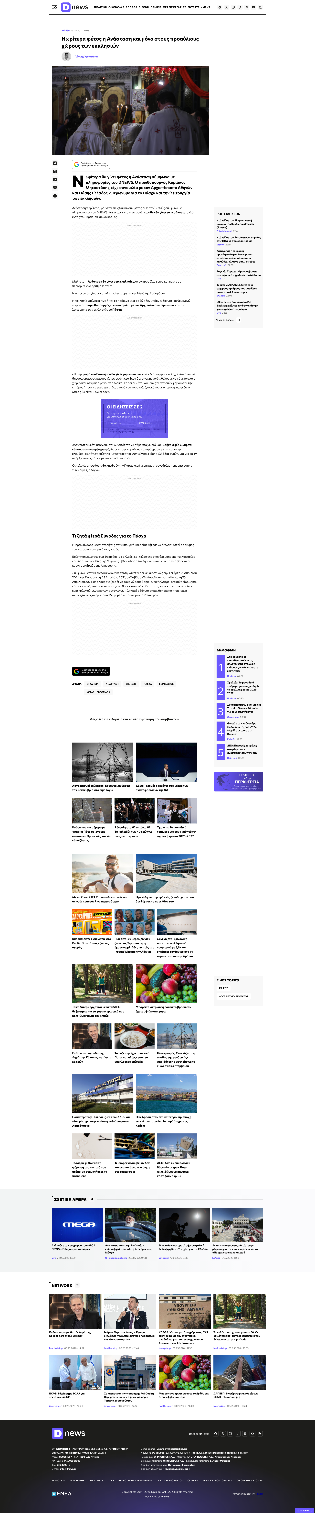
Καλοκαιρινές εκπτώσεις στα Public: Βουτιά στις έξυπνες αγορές (91, 943)
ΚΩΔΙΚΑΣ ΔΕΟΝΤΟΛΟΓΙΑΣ (217, 1480)
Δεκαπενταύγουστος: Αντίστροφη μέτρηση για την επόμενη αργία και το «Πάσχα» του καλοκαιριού (235, 1249)
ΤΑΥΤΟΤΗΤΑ (58, 1480)
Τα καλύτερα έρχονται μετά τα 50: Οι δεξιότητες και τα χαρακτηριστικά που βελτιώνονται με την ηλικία (98, 1011)
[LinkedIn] (55, 179)
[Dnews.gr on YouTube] (253, 7)
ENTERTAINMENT (199, 7)
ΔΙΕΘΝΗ (144, 7)
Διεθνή (220, 244)
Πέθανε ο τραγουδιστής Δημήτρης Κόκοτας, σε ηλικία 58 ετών (91, 1057)
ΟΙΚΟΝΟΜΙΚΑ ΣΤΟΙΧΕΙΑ (250, 1480)
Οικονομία (233, 717)
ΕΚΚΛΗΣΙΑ (92, 683)
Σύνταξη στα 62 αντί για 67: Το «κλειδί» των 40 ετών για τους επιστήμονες (134, 831)
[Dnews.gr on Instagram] (233, 7)
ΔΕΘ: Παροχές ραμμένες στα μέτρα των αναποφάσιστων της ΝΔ (242, 749)
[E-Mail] (55, 188)
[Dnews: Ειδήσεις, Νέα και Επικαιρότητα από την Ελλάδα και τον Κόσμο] (74, 7)
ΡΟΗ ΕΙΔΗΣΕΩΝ (228, 214)
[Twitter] (55, 171)
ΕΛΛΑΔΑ (131, 7)
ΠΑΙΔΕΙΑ (156, 7)
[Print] (55, 196)
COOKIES (193, 1480)
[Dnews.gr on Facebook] (219, 7)
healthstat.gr (56, 1348)
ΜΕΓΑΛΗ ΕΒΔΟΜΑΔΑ (98, 692)
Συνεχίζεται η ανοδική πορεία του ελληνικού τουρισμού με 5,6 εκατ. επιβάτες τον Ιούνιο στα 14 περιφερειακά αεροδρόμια (175, 947)
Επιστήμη (164, 1257)
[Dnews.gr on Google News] (246, 7)
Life (219, 278)
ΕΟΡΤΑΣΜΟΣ (166, 683)
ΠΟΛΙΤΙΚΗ (100, 7)
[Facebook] (55, 163)
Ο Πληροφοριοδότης (116, 1257)
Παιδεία (231, 676)
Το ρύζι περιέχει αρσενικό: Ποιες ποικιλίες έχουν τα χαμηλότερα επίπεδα (132, 1057)
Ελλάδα (66, 30)
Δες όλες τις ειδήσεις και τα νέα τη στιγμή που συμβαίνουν (134, 719)
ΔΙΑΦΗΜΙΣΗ (77, 1480)
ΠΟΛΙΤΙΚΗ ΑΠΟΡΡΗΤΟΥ (170, 1480)
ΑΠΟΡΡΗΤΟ (306, 1510)
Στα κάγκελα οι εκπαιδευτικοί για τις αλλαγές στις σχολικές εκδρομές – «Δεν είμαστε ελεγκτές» (242, 663)
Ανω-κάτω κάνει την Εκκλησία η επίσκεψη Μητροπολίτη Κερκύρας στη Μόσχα (128, 1249)
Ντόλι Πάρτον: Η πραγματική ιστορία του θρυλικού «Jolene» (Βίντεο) (235, 224)
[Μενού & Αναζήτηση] (54, 7)
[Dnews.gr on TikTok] (240, 7)
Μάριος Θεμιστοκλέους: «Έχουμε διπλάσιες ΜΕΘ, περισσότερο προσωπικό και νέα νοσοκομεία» (129, 1336)
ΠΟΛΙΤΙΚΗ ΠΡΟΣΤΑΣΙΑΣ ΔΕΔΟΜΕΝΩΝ (131, 1480)
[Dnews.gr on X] (226, 7)
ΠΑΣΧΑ (148, 683)
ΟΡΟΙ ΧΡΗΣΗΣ (97, 1480)
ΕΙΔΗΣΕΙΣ (131, 683)
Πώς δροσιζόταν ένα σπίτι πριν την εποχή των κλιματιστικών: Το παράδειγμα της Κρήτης (163, 1121)
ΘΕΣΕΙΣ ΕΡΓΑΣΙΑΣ (174, 7)
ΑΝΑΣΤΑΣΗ (112, 683)
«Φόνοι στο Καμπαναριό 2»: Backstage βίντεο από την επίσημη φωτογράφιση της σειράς (237, 305)
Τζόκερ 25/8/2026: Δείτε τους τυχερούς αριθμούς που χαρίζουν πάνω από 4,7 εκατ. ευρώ (237, 288)
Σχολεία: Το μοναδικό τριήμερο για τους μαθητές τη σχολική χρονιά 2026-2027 (176, 831)
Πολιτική (221, 265)
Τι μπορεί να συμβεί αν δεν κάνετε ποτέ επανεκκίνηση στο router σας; (132, 1167)
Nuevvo (165, 1496)
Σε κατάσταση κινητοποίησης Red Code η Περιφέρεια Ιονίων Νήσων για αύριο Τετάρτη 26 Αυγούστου (129, 1397)
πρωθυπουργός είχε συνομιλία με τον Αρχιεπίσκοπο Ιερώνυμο (131, 305)
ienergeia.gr (165, 1348)
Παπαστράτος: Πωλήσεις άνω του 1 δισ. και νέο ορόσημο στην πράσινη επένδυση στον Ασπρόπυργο (101, 1121)
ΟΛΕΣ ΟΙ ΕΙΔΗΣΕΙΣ (199, 1434)
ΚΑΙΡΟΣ (223, 988)
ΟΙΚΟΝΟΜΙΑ (116, 7)
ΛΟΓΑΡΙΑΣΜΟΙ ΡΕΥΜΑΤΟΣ (233, 996)
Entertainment (224, 231)
